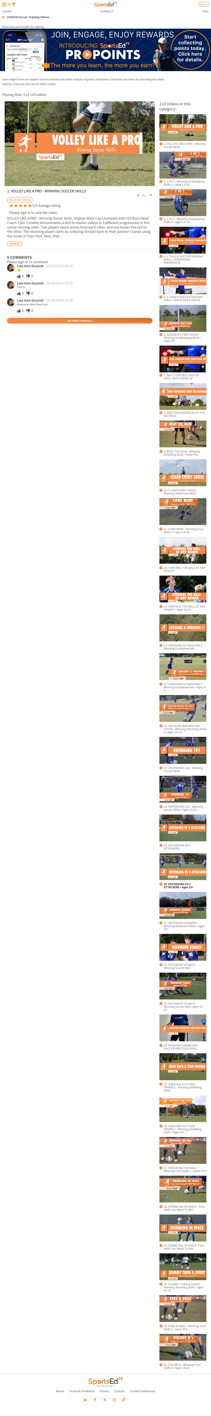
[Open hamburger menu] (4, 4)
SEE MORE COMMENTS (80, 320)
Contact (119, 1391)
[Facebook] (94, 1399)
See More (14, 243)
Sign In (203, 4)
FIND (205, 11)
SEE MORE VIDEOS (20, 200)
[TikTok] (123, 1399)
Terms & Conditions (82, 1391)
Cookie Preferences (142, 1391)
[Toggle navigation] (14, 4)
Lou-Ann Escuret (30, 265)
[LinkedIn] (85, 1399)
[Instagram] (114, 1399)
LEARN (6, 11)
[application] (80, 143)
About (60, 1391)
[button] (143, 196)
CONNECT (106, 11)
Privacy (104, 1391)
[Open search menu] (9, 4)
